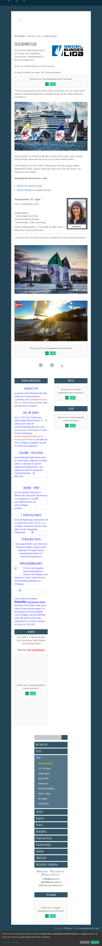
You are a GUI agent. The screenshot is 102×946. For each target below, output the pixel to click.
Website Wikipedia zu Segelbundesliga (33, 190)
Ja (47, 84)
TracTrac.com (39, 523)
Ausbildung (41, 831)
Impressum (41, 858)
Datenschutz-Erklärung (47, 864)
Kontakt (40, 851)
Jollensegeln (43, 773)
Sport (39, 36)
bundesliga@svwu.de (29, 204)
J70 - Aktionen (44, 768)
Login (97, 928)
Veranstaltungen (44, 838)
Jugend (39, 812)
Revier (38, 751)
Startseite (31, 36)
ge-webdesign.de (87, 928)
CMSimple (67, 928)
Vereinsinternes (43, 845)
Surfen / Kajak (44, 793)
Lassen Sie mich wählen (10, 942)
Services (39, 825)
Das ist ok (94, 942)
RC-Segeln (42, 798)
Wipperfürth (36, 430)
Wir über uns (42, 744)
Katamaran (43, 783)
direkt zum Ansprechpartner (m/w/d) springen (34, 66)
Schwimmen (43, 803)
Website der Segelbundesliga (29, 185)
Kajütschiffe (43, 778)
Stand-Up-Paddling (46, 788)
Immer (52, 84)
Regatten (40, 818)
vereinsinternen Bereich (32, 402)
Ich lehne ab (84, 942)
